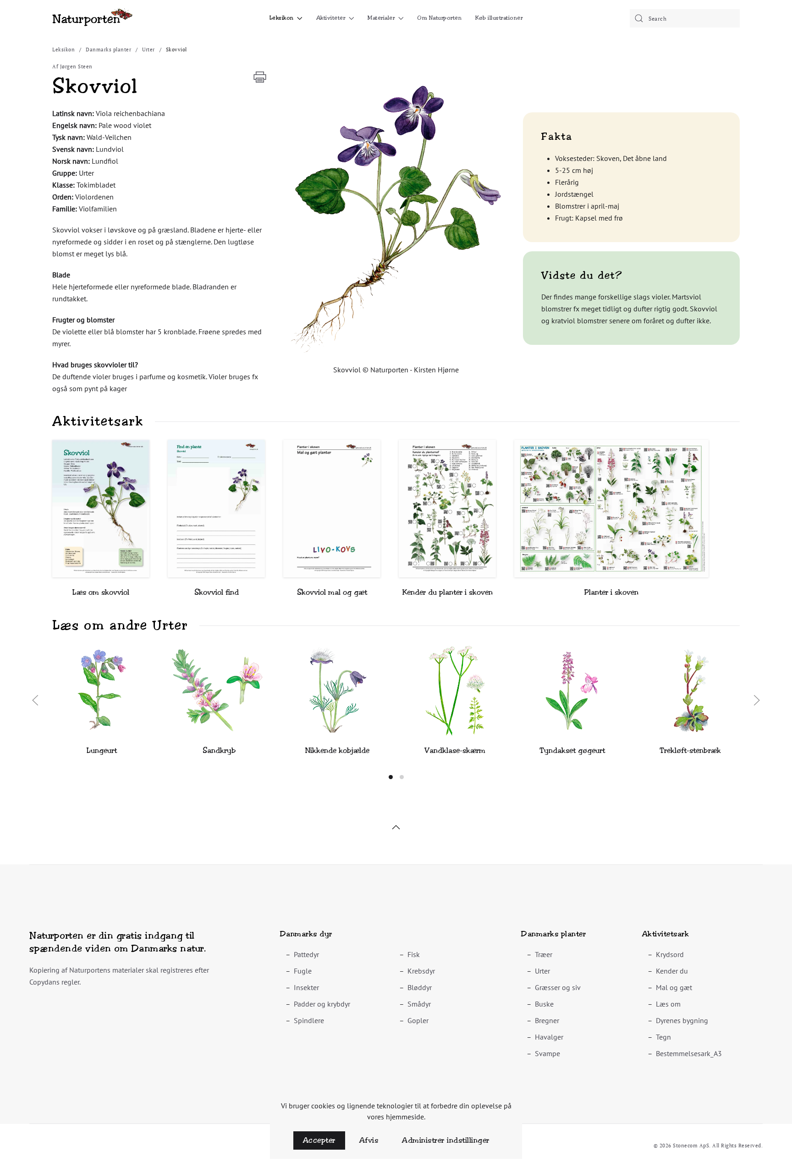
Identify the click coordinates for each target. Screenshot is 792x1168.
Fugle (303, 970)
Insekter (306, 987)
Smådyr (419, 1003)
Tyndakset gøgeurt (572, 750)
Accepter (319, 1140)
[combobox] (685, 18)
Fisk (413, 954)
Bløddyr (419, 987)
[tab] (391, 777)
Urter (542, 970)
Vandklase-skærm (454, 750)
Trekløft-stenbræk (690, 750)
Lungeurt (102, 750)
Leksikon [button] (282, 18)
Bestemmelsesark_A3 (689, 1053)
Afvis (369, 1140)
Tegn (663, 1036)
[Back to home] (92, 18)
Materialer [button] (381, 18)
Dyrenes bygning (682, 1020)
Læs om (668, 1003)
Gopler (418, 1020)
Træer (543, 954)
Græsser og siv (558, 987)
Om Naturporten (439, 18)
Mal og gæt (674, 987)
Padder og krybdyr (322, 1003)
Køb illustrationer (498, 18)
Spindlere (309, 1020)
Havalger (549, 1036)
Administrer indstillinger (446, 1140)
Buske (544, 1003)
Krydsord (670, 954)
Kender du (672, 970)
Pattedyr (306, 954)
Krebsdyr (421, 970)
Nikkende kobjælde (337, 750)
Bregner (547, 1020)
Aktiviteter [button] (331, 18)
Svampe (547, 1053)
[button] (395, 217)
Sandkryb (219, 750)
